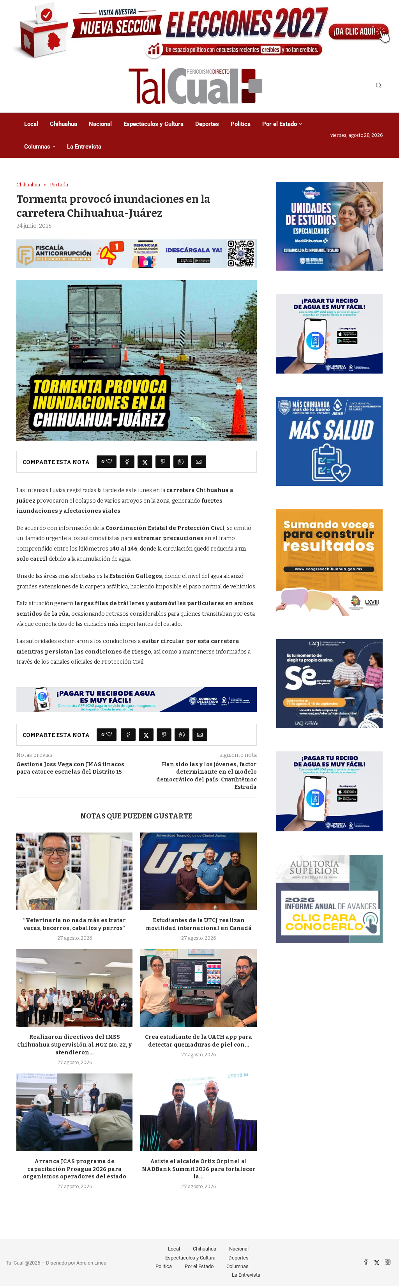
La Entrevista (84, 146)
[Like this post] (109, 461)
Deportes (207, 124)
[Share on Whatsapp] (180, 461)
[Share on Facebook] (127, 461)
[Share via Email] (198, 461)
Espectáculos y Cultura (154, 124)
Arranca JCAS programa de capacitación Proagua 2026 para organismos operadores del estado (74, 1169)
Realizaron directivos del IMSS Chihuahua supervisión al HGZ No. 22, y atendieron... (74, 1045)
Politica (241, 124)
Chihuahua (63, 124)
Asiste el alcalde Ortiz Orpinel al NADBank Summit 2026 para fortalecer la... (199, 1169)
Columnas (37, 146)
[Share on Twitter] (145, 461)
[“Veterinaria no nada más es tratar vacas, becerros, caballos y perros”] (74, 871)
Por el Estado (279, 124)
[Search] (379, 86)
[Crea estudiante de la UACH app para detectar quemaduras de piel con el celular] (198, 988)
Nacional (100, 124)
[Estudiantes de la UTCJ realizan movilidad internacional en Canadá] (198, 871)
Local (31, 124)
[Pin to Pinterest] (162, 461)
